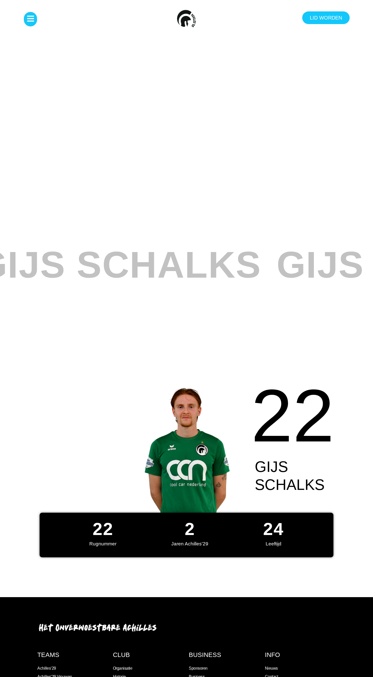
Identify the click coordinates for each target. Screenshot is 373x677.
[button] (31, 19)
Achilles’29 (46, 668)
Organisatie (122, 668)
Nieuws (271, 668)
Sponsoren (198, 668)
